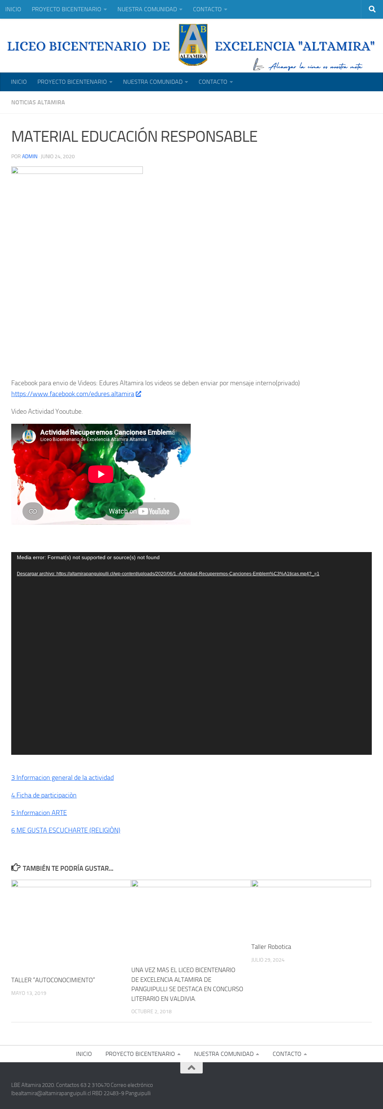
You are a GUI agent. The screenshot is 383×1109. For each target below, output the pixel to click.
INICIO (13, 9)
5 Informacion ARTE (39, 813)
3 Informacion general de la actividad (62, 777)
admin (29, 156)
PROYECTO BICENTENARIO (66, 9)
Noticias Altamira (38, 102)
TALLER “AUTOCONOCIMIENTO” (53, 980)
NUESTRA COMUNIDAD (147, 9)
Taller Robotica (271, 946)
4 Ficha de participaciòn (44, 795)
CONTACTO (207, 9)
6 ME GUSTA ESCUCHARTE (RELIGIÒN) (65, 830)
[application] (191, 653)
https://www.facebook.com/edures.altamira (72, 394)
